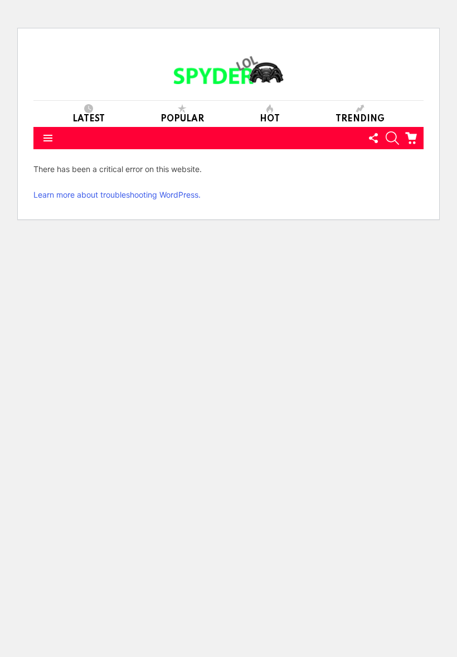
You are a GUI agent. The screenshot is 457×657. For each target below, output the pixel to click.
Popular (182, 119)
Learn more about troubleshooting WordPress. (117, 194)
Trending (360, 119)
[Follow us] (373, 138)
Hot (270, 119)
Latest (88, 119)
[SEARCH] (392, 138)
